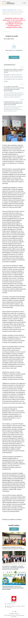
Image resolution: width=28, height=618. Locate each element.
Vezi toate (14, 529)
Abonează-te (14, 57)
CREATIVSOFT (16, 613)
